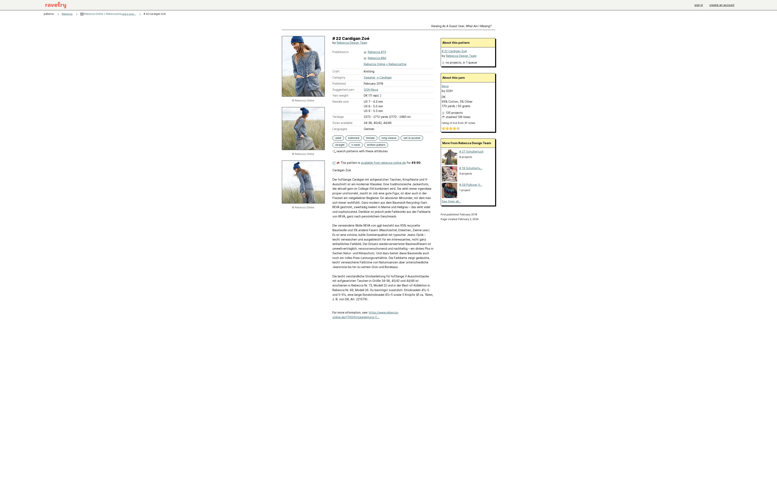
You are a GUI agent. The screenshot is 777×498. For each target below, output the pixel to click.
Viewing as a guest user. (461, 26)
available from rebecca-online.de (383, 162)
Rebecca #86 (377, 58)
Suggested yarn (343, 89)
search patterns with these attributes (362, 151)
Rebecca (67, 13)
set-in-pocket (411, 137)
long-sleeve (389, 137)
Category (338, 77)
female (370, 137)
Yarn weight (340, 95)
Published (339, 83)
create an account (722, 5)
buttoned (353, 137)
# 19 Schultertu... (471, 168)
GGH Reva (371, 89)
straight (339, 144)
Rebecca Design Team (352, 42)
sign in (698, 5)
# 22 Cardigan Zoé (454, 51)
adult (338, 137)
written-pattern (376, 144)
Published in (340, 52)
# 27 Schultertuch (471, 151)
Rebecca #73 (377, 52)
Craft (336, 71)
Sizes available (342, 123)
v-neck (355, 144)
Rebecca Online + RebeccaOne (110, 13)
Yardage (338, 116)
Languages (339, 129)
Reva (445, 86)
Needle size (340, 101)
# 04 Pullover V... (470, 184)
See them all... (451, 201)
